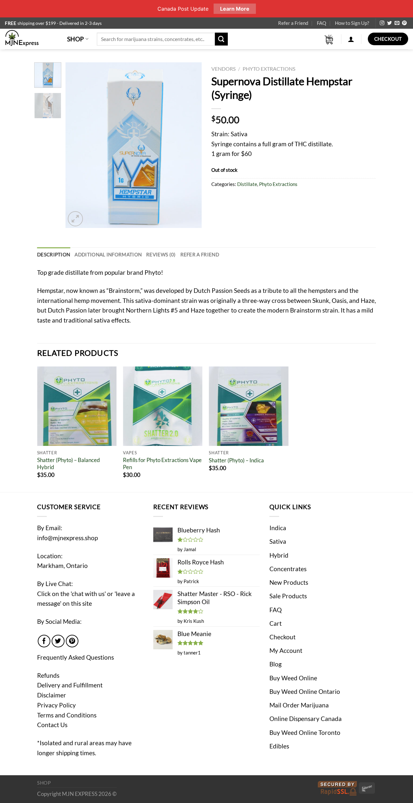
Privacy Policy (56, 705)
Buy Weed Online (293, 678)
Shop (75, 39)
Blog (275, 664)
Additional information (108, 254)
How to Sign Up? (352, 23)
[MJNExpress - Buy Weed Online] (31, 39)
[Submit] (221, 39)
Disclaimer (51, 695)
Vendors (223, 69)
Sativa (277, 541)
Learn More (234, 8)
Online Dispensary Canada (305, 718)
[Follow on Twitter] (389, 23)
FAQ (321, 23)
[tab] (53, 254)
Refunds (48, 675)
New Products (288, 582)
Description (53, 254)
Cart (275, 623)
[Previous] (76, 145)
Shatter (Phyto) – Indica (236, 460)
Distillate (247, 184)
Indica (277, 527)
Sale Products (288, 596)
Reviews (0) (161, 254)
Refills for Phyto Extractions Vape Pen (162, 463)
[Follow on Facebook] (44, 641)
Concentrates (288, 568)
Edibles (279, 746)
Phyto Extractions (269, 69)
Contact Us (52, 724)
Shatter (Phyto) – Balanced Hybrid (68, 463)
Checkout (282, 637)
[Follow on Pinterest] (404, 23)
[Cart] (329, 39)
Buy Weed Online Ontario (304, 691)
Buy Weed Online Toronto (304, 732)
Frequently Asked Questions (75, 657)
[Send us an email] (397, 23)
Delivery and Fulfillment (70, 685)
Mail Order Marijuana (299, 705)
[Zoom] (75, 218)
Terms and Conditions (66, 715)
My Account (285, 650)
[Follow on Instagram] (382, 23)
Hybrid (278, 555)
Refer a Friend (293, 23)
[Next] (191, 145)
